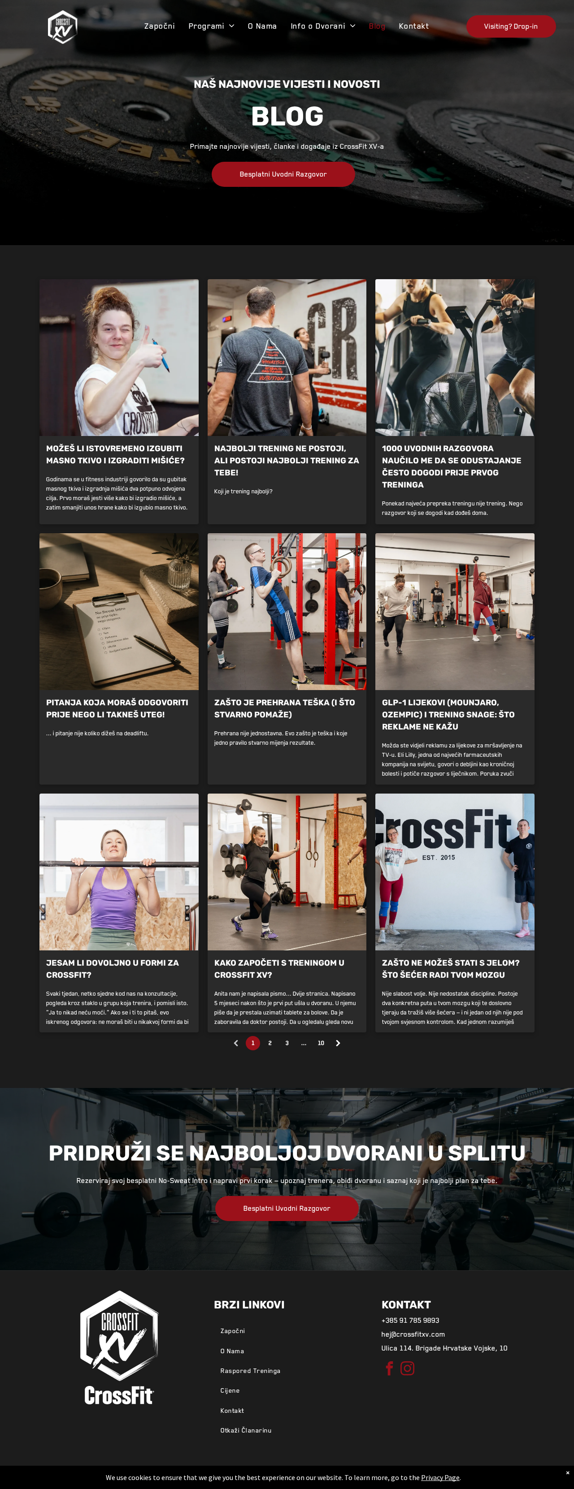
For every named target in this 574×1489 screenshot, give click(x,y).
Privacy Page (440, 1477)
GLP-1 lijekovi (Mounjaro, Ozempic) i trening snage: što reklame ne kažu (448, 715)
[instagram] (408, 1369)
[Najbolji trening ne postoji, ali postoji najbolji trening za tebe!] (287, 357)
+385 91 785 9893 (410, 1320)
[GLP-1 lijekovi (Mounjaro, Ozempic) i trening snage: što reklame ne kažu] (455, 611)
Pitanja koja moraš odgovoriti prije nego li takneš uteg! (117, 709)
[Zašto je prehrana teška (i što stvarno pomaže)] (287, 611)
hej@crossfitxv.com (413, 1334)
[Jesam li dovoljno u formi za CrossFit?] (119, 872)
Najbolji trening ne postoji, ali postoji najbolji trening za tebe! (286, 461)
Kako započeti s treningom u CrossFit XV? (279, 969)
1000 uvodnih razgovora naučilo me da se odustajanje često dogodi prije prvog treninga (452, 467)
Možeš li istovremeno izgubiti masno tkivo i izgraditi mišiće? (115, 455)
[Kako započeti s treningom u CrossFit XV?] (287, 872)
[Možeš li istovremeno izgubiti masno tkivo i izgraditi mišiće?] (119, 357)
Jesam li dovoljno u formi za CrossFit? (112, 969)
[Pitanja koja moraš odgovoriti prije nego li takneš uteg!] (119, 611)
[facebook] (390, 1369)
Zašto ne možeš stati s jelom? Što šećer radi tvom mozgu (451, 969)
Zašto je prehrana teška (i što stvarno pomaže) (284, 709)
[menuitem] (160, 26)
